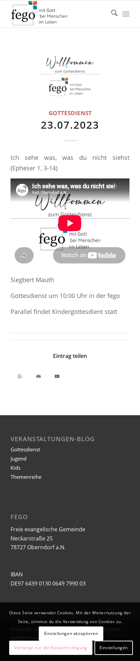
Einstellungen (114, 648)
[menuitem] (111, 13)
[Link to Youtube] (57, 375)
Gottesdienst (70, 113)
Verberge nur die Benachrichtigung (50, 648)
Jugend (19, 458)
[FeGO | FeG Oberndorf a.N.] (58, 13)
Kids (15, 467)
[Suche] (111, 13)
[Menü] (125, 14)
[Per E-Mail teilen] (38, 375)
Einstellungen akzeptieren (71, 633)
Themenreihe (26, 476)
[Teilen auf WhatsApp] (20, 375)
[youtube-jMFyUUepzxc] (70, 77)
